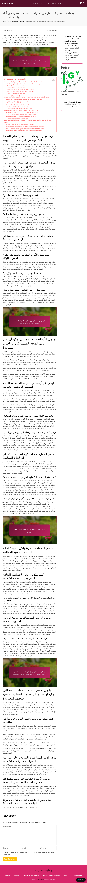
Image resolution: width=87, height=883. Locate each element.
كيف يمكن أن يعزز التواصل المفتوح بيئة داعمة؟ (17, 95)
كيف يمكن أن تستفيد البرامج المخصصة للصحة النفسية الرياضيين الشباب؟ (24, 99)
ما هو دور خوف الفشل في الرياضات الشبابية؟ (17, 87)
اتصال (48, 3)
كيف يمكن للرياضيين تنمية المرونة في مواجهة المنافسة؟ (20, 124)
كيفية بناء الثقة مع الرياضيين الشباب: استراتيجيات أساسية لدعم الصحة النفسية (72, 104)
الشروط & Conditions (31, 875)
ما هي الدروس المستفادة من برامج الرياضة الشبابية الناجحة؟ (21, 116)
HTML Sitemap (77, 875)
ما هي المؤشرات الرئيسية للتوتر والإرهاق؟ (16, 93)
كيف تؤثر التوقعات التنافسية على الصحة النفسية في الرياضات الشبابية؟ (22, 82)
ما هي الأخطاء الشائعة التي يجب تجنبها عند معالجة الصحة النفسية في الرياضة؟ (25, 128)
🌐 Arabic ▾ (80, 880)
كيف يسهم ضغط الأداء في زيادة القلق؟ (15, 85)
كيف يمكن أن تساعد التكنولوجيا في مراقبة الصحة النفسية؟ (19, 106)
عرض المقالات (56, 3)
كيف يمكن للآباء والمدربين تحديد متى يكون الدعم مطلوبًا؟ (20, 91)
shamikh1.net (8, 3)
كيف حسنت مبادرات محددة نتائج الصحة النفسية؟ (17, 118)
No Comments (52, 30)
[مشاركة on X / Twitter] (84, 3)
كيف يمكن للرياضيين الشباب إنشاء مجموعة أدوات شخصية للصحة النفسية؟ (24, 130)
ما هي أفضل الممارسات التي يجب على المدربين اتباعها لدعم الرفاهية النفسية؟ (25, 126)
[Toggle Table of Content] (53, 79)
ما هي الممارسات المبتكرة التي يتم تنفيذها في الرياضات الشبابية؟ (22, 105)
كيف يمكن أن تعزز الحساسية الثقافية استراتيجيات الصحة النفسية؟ (22, 112)
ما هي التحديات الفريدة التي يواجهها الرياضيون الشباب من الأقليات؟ (21, 114)
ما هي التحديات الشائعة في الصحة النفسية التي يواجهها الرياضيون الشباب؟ (24, 84)
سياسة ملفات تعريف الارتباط (51, 875)
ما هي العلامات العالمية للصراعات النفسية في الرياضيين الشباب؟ (22, 89)
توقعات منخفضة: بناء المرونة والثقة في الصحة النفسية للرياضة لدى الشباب (72, 38)
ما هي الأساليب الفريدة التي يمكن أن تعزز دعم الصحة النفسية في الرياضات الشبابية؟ (26, 97)
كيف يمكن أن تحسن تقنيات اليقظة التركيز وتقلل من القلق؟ (19, 102)
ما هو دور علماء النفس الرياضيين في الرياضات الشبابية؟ (19, 101)
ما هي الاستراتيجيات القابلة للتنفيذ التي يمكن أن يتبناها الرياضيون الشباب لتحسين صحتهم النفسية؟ (27, 121)
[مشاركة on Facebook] (81, 3)
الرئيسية (35, 3)
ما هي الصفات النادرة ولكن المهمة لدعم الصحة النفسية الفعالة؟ (20, 110)
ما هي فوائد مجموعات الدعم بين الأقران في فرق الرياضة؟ (19, 108)
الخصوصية (17, 875)
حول (42, 3)
